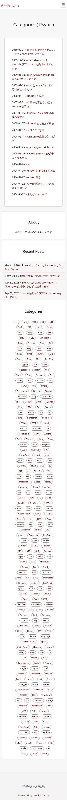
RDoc (29, 353)
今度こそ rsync (35, 130)
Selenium (23, 716)
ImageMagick (24, 481)
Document (24, 732)
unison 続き (34, 177)
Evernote (24, 615)
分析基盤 (23, 695)
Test (39, 609)
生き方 (19, 353)
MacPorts (47, 535)
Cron (29, 375)
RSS (36, 577)
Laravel (44, 711)
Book (20, 343)
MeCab (47, 487)
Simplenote (24, 625)
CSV (39, 631)
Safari (50, 524)
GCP (45, 721)
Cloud (34, 753)
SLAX (40, 524)
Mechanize (48, 577)
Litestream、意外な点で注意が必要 (40, 276)
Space (43, 641)
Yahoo (23, 593)
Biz (43, 322)
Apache (47, 433)
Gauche (20, 519)
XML (30, 556)
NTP (28, 551)
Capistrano (46, 572)
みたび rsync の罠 (37, 194)
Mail (38, 359)
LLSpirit (24, 540)
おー (29, 164)
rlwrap (50, 476)
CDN (34, 695)
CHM (50, 460)
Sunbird (40, 380)
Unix (20, 332)
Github (46, 593)
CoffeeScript (22, 647)
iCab (19, 508)
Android (34, 583)
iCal (29, 380)
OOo (40, 588)
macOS (29, 743)
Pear (35, 567)
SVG (35, 732)
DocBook (34, 737)
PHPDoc (47, 503)
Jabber (21, 535)
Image (36, 625)
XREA (29, 407)
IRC (47, 529)
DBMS (38, 492)
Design (34, 657)
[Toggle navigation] (63, 4)
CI (50, 652)
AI (49, 748)
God (35, 599)
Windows (22, 673)
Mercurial (23, 572)
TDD (30, 609)
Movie (23, 337)
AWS (24, 711)
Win (27, 577)
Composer (35, 673)
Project (50, 609)
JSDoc (20, 460)
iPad (35, 615)
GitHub (26, 721)
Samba (25, 567)
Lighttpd (45, 423)
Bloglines (46, 444)
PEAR (34, 423)
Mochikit (23, 444)
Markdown (25, 529)
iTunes (26, 599)
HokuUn (49, 604)
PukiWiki (49, 401)
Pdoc (49, 348)
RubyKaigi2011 (29, 641)
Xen (20, 407)
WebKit (48, 625)
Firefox (31, 412)
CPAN (34, 540)
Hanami (46, 727)
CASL (20, 412)
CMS (49, 705)
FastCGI (23, 428)
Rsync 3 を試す (35, 96)
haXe (20, 417)
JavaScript (47, 583)
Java (41, 439)
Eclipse (22, 497)
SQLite (23, 423)
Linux (25, 385)
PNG (34, 711)
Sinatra (20, 609)
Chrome (32, 636)
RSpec (19, 631)
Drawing (22, 396)
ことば (39, 327)
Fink (41, 412)
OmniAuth (38, 689)
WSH (19, 476)
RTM (31, 588)
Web (34, 322)
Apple (20, 327)
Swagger (23, 684)
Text (42, 343)
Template (30, 439)
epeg (38, 481)
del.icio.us (35, 449)
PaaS (18, 679)
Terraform (45, 695)
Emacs (44, 385)
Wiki (34, 385)
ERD (28, 492)
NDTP (33, 465)
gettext (37, 455)
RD (40, 497)
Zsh (38, 407)
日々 (25, 322)
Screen (48, 407)
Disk (29, 359)
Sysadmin (40, 375)
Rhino (50, 439)
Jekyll (19, 743)
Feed (34, 444)
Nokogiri (37, 647)
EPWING (22, 465)
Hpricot (49, 647)
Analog (20, 380)
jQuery (21, 652)
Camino (49, 508)
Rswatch (46, 545)
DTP (19, 492)
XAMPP (21, 503)
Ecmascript (32, 417)
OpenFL (34, 545)
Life (17, 401)
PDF (35, 364)
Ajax (47, 455)
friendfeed (21, 604)
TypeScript (24, 727)
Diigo (49, 497)
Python (21, 588)
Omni (38, 401)
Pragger (47, 551)
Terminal (49, 391)
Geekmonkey (24, 513)
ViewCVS (41, 353)
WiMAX (50, 631)
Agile (24, 668)
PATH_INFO (47, 417)
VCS (44, 657)
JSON (33, 561)
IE (50, 465)
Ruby (29, 348)
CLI (20, 471)
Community (44, 337)
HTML (39, 460)
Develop (47, 737)
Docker (50, 679)
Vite (51, 743)
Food (40, 332)
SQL (36, 727)
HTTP (50, 689)
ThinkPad (38, 471)
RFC (27, 476)
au (48, 428)
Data (24, 753)
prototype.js (24, 433)
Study (22, 561)
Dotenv (48, 673)
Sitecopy (36, 391)
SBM (45, 599)
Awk (32, 497)
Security (31, 343)
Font (52, 375)
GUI (37, 551)
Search (46, 620)
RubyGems (34, 503)
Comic (18, 375)
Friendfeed (36, 604)
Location (24, 620)
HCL (27, 700)
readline (38, 476)
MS (29, 327)
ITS (19, 551)
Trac (18, 439)
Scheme (47, 513)
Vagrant (34, 668)
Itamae (29, 679)
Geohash (46, 615)
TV (50, 343)
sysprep (23, 487)
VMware (20, 524)
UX (25, 657)
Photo (44, 364)
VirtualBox (44, 561)
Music (39, 348)
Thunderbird (22, 391)
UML (36, 721)
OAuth (35, 716)
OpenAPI (47, 716)
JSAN (39, 519)
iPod (49, 588)
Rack (34, 572)
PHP (49, 332)
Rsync (19, 359)
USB (22, 636)
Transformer (37, 748)
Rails (30, 460)
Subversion (37, 428)
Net (51, 322)
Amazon (48, 663)
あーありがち (8, 5)
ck (28, 471)
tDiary (33, 396)
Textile (38, 529)
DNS (51, 380)
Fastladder (33, 535)
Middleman (37, 705)
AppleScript (46, 396)
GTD (42, 652)
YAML (38, 508)
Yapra (20, 556)
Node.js (41, 743)
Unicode (34, 593)
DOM (28, 508)
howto (30, 332)
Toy (49, 471)
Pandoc (22, 737)
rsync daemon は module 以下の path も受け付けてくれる (32, 64)
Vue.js (50, 700)
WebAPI (46, 684)
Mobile (40, 556)
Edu (32, 337)
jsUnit (36, 433)
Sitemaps (22, 583)
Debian (37, 369)
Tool (16, 322)
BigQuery (23, 705)
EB (43, 465)
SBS (46, 449)
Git (50, 556)
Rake (19, 577)
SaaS (39, 679)
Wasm (44, 753)
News (49, 327)
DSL (31, 524)
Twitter (23, 545)
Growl (45, 567)
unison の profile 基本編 (41, 170)
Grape (35, 684)
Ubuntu (35, 487)
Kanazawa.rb (23, 663)
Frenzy (48, 481)
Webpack (39, 700)
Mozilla (46, 540)
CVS (51, 353)
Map (35, 620)
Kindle (36, 663)
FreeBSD (49, 359)
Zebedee (24, 369)
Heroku (23, 748)
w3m (37, 513)
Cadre (45, 795)
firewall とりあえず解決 (40, 123)
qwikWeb (25, 455)
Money (28, 401)
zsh (49, 412)
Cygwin (25, 364)
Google (50, 519)
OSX (47, 369)
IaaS (18, 700)
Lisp (30, 519)
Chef (46, 668)
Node (32, 652)
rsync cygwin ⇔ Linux (40, 147)
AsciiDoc (46, 732)
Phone (30, 631)
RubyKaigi (45, 636)
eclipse (49, 492)
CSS (23, 449)
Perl (20, 348)
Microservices (23, 689)
